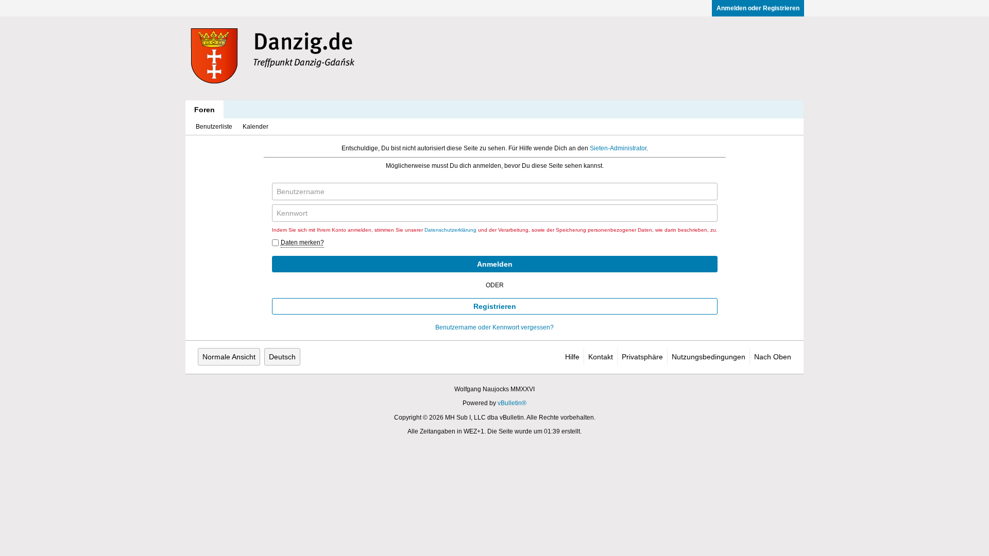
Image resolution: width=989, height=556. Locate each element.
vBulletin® (512, 403)
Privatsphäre (642, 357)
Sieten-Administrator (618, 148)
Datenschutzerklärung (450, 230)
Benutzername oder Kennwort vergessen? (494, 327)
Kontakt (600, 357)
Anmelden (495, 264)
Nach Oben (772, 357)
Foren (204, 110)
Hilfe (572, 357)
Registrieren (494, 306)
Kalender (255, 126)
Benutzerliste (214, 126)
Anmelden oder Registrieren (758, 8)
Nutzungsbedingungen (708, 357)
